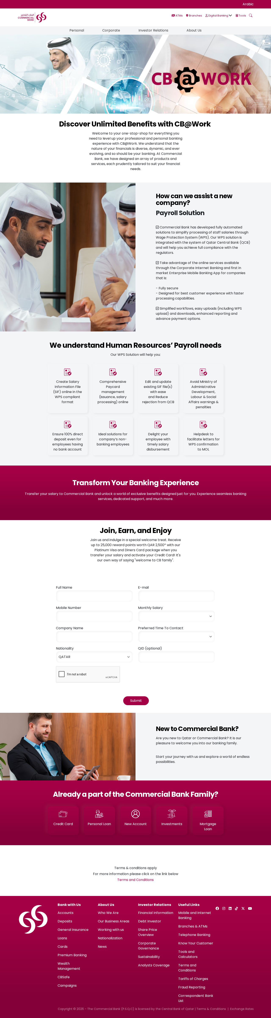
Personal (76, 30)
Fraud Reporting (191, 987)
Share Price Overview (147, 932)
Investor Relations (153, 30)
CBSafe (64, 977)
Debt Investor (149, 921)
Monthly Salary (150, 607)
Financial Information (155, 912)
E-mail (143, 587)
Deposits (65, 921)
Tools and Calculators (188, 954)
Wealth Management (69, 966)
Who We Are (108, 912)
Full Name (64, 587)
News (102, 946)
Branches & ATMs (192, 926)
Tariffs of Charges (193, 978)
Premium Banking (72, 955)
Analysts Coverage (154, 965)
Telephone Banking (194, 934)
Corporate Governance (148, 946)
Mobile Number (68, 607)
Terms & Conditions (211, 1009)
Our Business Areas (113, 921)
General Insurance (73, 929)
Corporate (111, 30)
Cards (63, 946)
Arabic (248, 4)
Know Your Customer (195, 943)
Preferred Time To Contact (160, 628)
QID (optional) (150, 648)
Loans (62, 938)
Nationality (65, 648)
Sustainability (149, 956)
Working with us (111, 929)
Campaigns (67, 985)
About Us (194, 30)
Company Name (69, 628)
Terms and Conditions (135, 879)
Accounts (65, 912)
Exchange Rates (242, 1009)
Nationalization (110, 938)
